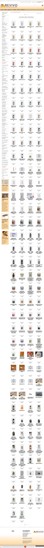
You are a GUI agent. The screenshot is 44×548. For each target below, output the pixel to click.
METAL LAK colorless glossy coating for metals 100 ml (22, 425)
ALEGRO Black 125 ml (39, 146)
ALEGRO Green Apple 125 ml (13, 107)
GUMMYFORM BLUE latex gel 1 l (22, 226)
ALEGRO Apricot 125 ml (39, 40)
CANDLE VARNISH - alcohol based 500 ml (13, 490)
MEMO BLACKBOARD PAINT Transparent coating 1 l (22, 266)
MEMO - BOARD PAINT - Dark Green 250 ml (22, 239)
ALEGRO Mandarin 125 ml (30, 54)
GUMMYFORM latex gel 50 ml (13, 186)
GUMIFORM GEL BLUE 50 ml (30, 199)
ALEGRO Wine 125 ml (22, 67)
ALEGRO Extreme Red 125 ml (39, 54)
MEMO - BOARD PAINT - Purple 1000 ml (30, 252)
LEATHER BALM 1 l (22, 503)
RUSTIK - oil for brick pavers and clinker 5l (30, 437)
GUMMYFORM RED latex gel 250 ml (13, 173)
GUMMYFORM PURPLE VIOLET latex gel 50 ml (13, 199)
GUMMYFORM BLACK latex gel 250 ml (30, 159)
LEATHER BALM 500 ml (13, 504)
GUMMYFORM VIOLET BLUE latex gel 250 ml (39, 173)
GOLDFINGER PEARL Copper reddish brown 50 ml (30, 318)
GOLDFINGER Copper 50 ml (39, 292)
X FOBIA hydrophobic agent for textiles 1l (39, 384)
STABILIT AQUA (5, 185)
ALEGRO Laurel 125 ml (13, 120)
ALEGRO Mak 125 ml (13, 67)
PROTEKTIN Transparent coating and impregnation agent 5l (22, 465)
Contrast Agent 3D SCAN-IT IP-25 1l (30, 398)
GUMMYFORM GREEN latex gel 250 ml (30, 173)
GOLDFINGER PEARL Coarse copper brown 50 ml (13, 331)
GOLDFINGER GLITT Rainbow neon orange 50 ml (30, 331)
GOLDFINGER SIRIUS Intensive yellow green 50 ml (13, 358)
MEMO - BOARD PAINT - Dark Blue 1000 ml (14, 252)
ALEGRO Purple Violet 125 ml (30, 67)
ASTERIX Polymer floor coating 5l (39, 477)
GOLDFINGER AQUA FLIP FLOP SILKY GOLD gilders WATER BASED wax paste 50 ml (39, 346)
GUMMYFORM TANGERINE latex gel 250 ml (39, 159)
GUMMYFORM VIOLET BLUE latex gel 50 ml (22, 199)
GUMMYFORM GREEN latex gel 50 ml (39, 199)
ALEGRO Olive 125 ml (39, 107)
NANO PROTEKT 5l (39, 463)
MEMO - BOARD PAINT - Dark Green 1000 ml (30, 239)
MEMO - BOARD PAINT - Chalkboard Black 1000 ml (13, 265)
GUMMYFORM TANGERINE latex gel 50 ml (30, 186)
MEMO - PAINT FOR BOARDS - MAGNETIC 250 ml (30, 265)
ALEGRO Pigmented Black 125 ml (13, 159)
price (39, 13)
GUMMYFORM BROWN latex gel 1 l (39, 226)
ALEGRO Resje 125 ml (13, 80)
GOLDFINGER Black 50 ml (13, 305)
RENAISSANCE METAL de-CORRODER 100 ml (22, 517)
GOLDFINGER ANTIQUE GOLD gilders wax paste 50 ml (39, 279)
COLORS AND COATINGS (16, 12)
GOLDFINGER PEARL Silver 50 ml (39, 305)
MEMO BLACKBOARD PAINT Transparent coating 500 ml (13, 279)
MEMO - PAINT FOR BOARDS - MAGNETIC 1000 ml (39, 265)
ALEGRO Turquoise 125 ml (22, 93)
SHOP (2, 9)
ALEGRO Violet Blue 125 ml (39, 67)
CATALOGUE (23, 9)
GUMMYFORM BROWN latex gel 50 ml (13, 212)
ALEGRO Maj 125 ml (39, 92)
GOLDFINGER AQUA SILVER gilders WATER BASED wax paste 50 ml (30, 293)
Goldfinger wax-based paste (5, 72)
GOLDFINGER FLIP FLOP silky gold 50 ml (30, 345)
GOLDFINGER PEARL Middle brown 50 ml (39, 318)
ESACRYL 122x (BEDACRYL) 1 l (22, 490)
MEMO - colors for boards (4, 69)
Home (11, 12)
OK (25, 546)
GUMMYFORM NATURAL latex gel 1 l (30, 212)
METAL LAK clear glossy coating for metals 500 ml (39, 424)
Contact (14, 9)
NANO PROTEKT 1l (30, 463)
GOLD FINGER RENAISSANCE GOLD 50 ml (13, 292)
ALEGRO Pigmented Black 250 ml (22, 159)
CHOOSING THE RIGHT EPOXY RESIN (5, 221)
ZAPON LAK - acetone (39, 411)
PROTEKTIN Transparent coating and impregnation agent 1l (13, 465)
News (18, 9)
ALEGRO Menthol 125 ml (22, 107)
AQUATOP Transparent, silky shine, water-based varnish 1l (30, 451)
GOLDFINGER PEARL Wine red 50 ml (13, 318)
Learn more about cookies (30, 546)
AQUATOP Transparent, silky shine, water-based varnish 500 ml (22, 451)
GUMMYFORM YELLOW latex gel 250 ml (22, 173)
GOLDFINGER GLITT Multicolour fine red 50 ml (13, 345)
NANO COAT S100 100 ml (13, 477)
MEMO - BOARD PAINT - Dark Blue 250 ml (39, 239)
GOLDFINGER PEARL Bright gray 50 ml (22, 318)
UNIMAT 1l (13, 423)
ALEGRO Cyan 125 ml (39, 80)
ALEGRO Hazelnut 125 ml (39, 133)
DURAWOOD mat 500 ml (13, 371)
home (5, 9)
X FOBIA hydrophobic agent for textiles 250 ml (22, 398)
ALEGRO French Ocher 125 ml (21, 120)
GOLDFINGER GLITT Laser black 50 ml (39, 331)
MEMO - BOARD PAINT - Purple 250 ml (22, 252)
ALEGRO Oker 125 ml (22, 133)
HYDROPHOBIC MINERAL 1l (13, 411)
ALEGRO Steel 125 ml (30, 146)
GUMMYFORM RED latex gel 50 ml (39, 186)
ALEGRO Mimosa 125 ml (30, 40)
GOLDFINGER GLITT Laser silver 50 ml (22, 331)
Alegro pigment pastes (5, 65)
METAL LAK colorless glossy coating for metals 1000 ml (14, 438)
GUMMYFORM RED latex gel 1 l (13, 226)
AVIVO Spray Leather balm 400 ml (30, 504)
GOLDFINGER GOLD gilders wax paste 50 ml (22, 279)
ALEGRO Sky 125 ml (22, 79)
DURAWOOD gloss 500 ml (22, 371)
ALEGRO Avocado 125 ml (30, 107)
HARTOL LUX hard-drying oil (5, 237)
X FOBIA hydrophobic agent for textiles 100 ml (13, 398)
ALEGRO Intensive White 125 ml (13, 27)
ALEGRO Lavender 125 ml (13, 93)
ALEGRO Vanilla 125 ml (22, 40)
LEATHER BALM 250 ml (39, 490)
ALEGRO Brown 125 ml (22, 146)
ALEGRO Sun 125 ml (39, 26)
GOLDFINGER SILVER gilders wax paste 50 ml (22, 292)
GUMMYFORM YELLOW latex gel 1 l (39, 212)
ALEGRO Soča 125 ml (30, 93)
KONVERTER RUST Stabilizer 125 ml (39, 504)
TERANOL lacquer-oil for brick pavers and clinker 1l (39, 437)
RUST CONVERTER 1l (39, 397)
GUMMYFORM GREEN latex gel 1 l (30, 226)
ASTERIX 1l (30, 476)
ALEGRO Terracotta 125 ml (13, 133)
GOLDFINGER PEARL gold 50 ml (22, 305)
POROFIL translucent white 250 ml (30, 358)
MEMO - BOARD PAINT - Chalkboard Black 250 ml (39, 252)
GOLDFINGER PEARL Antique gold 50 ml (30, 305)
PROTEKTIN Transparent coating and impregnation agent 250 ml (39, 451)
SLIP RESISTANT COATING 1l (38, 371)
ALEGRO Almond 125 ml (30, 133)
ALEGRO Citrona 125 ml (30, 27)
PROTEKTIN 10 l (22, 384)
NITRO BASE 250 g (30, 370)
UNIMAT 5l (13, 384)
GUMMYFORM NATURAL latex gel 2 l (13, 239)
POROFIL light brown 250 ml (22, 358)
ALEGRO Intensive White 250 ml (22, 27)
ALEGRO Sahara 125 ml (30, 120)
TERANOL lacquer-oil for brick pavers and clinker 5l (13, 451)
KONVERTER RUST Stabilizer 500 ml (13, 517)
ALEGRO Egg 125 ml (13, 39)
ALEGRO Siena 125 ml (39, 120)
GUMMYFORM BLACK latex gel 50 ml (22, 212)
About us (9, 9)
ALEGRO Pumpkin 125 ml (22, 54)
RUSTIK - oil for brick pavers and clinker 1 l (22, 437)
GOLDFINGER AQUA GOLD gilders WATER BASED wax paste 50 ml (30, 279)
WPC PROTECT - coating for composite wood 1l (22, 477)
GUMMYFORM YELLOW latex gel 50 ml (22, 186)
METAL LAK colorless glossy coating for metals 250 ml (30, 425)
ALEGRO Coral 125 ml (13, 54)
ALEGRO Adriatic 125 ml (30, 80)
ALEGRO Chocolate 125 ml (14, 146)
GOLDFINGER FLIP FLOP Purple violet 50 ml (22, 345)
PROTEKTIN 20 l (22, 410)
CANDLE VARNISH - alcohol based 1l (30, 490)
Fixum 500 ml (39, 357)
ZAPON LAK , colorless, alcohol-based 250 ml (30, 411)
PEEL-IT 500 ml (30, 384)
